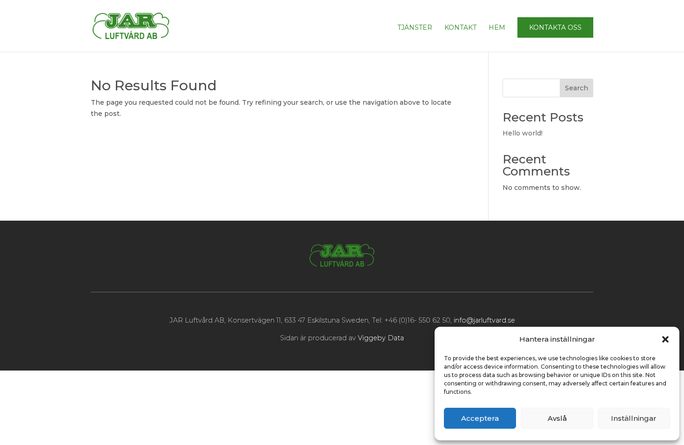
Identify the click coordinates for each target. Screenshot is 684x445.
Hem (497, 28)
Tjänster (414, 28)
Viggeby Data (381, 338)
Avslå (557, 418)
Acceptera (480, 418)
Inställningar (634, 418)
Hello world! (523, 133)
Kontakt (460, 28)
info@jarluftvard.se (484, 320)
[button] (665, 339)
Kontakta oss (555, 27)
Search (576, 88)
